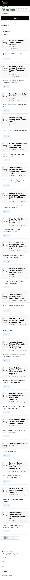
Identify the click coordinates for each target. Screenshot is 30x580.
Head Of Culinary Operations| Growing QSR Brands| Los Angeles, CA (17, 371)
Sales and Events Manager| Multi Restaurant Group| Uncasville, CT (16, 466)
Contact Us (4, 563)
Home (3, 561)
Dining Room (6, 31)
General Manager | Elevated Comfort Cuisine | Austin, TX (16, 296)
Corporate (5, 34)
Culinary (5, 29)
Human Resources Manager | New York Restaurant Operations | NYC (18, 245)
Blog (3, 566)
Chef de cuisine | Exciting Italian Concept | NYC (18, 119)
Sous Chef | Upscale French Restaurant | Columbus (16, 490)
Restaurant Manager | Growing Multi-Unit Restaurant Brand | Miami (17, 271)
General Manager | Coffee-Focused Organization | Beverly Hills (17, 515)
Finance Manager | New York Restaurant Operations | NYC (18, 145)
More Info (6, 58)
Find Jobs (15, 18)
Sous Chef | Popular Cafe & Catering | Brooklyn (16, 42)
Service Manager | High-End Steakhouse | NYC (18, 95)
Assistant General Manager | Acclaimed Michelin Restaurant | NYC (17, 69)
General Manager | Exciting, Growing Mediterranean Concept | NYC (18, 170)
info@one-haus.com (8, 575)
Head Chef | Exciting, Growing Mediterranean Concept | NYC (18, 221)
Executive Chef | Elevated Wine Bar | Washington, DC (16, 320)
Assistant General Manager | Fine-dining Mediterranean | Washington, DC (17, 345)
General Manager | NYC (18, 443)
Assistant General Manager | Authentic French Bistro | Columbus (16, 396)
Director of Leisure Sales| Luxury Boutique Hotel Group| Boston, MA (17, 196)
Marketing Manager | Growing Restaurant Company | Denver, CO (17, 421)
